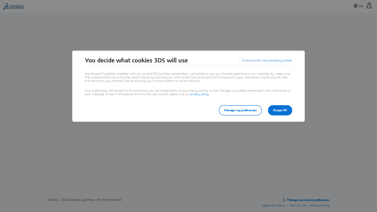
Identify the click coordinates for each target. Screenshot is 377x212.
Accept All (280, 110)
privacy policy (199, 94)
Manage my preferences (240, 110)
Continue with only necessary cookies (267, 60)
